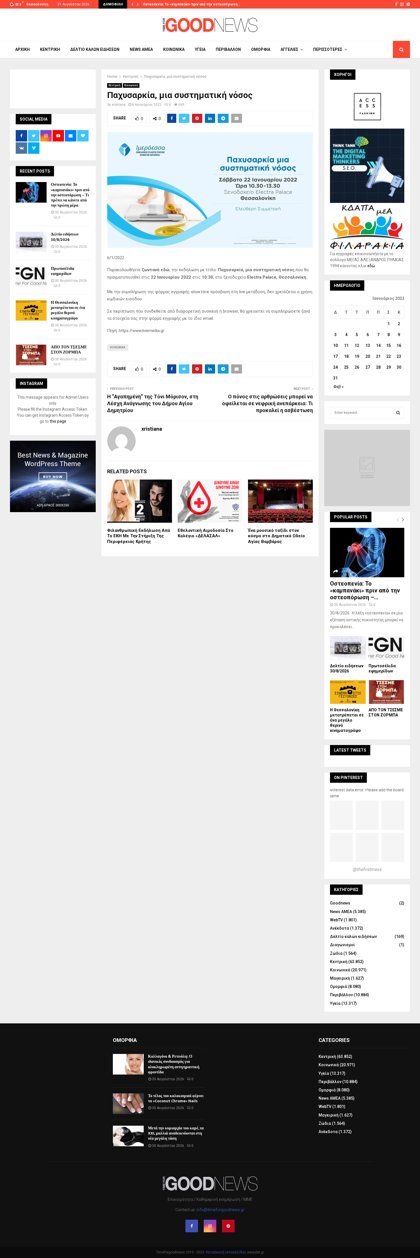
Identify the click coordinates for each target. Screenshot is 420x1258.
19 (357, 356)
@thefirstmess (367, 869)
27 (367, 367)
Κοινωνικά (174, 49)
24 (335, 367)
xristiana (118, 105)
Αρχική (22, 49)
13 (367, 345)
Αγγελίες (289, 49)
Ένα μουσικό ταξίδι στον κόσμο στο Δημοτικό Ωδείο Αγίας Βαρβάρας (276, 536)
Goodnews (340, 903)
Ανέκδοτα (339, 928)
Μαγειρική (340, 978)
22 (388, 356)
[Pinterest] (228, 1226)
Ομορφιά (260, 49)
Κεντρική (50, 49)
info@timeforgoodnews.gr (221, 1209)
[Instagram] (210, 1226)
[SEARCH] (398, 412)
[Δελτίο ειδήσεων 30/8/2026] (31, 242)
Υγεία (200, 49)
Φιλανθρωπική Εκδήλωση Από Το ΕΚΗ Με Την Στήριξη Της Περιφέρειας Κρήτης (138, 536)
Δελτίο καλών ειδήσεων (94, 49)
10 (335, 345)
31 (335, 378)
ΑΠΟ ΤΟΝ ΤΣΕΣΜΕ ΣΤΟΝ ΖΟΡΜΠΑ (69, 350)
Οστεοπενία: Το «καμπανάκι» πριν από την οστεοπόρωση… (191, 4)
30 (399, 367)
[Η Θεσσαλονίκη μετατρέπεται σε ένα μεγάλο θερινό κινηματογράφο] (31, 310)
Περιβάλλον (228, 49)
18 (346, 356)
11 (346, 345)
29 (388, 367)
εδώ (371, 265)
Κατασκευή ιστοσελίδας (226, 1252)
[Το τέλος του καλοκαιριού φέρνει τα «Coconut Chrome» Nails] (128, 1103)
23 (399, 356)
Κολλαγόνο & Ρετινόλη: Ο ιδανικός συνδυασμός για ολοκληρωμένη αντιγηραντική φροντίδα (173, 1064)
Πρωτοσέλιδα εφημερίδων (62, 271)
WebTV (336, 920)
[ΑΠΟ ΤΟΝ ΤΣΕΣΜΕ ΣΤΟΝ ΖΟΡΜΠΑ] (31, 355)
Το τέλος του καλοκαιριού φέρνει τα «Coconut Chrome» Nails (175, 1098)
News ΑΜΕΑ (141, 49)
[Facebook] (191, 1226)
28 (378, 367)
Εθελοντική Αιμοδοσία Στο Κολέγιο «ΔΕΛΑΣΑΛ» (205, 533)
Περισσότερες (327, 49)
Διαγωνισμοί (342, 944)
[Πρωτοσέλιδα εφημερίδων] (31, 276)
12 (357, 345)
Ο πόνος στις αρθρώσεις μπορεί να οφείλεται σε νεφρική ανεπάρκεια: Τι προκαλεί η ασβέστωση (267, 403)
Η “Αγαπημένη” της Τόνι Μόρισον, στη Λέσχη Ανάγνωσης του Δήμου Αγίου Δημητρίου (152, 403)
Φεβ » (338, 386)
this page (58, 421)
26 (357, 367)
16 (399, 345)
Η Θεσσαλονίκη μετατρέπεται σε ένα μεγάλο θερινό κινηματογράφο (68, 310)
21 (378, 356)
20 (367, 356)
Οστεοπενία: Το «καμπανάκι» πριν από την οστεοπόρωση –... (365, 590)
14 (378, 345)
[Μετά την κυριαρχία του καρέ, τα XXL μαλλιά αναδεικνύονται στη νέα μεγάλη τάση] (128, 1136)
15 (388, 345)
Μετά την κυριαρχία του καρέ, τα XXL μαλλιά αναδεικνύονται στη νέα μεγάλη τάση (176, 1133)
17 (335, 356)
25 (346, 367)
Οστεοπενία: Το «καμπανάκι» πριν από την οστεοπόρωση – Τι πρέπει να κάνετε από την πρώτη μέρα (70, 195)
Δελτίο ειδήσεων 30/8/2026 (65, 237)
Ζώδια (336, 953)
